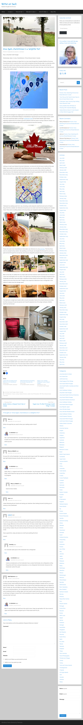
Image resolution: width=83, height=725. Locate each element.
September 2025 (64, 179)
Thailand (62, 648)
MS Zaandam (36, 393)
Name (5, 647)
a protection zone (28, 118)
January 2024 (63, 227)
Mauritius (62, 570)
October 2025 (63, 177)
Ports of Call (19, 11)
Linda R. (10, 515)
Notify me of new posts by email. (13, 662)
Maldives (62, 563)
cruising (17, 393)
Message (62, 699)
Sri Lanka (62, 641)
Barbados (62, 444)
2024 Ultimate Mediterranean (67, 411)
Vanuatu (62, 677)
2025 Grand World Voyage (66, 418)
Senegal (62, 625)
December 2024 (64, 200)
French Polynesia (64, 516)
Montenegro (63, 575)
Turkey (61, 663)
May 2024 (62, 217)
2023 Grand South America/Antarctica (69, 395)
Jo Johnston (21, 51)
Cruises (10, 11)
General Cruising (64, 520)
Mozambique (63, 580)
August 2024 (63, 210)
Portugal (62, 606)
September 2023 (64, 236)
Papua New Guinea (64, 598)
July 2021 (62, 272)
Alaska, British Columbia (66, 423)
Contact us (62, 715)
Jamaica (62, 553)
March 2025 (62, 193)
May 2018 (62, 336)
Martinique (62, 568)
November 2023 (64, 231)
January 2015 (63, 357)
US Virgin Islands (64, 672)
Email (5, 651)
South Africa (63, 636)
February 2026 (63, 167)
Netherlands (63, 584)
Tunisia (61, 660)
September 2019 (64, 314)
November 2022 (64, 255)
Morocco (62, 577)
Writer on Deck (9, 4)
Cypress (62, 482)
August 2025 (63, 181)
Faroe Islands (63, 506)
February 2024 (63, 224)
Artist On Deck (42, 11)
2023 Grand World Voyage (66, 397)
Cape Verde (62, 459)
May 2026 (62, 160)
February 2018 (63, 343)
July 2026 (62, 158)
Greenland (62, 530)
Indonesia (62, 544)
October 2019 (63, 312)
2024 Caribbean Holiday (66, 402)
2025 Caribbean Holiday (66, 414)
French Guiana (63, 513)
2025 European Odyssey (66, 416)
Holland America (23, 393)
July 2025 (62, 184)
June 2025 (62, 186)
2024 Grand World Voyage (66, 404)
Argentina (62, 437)
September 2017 (64, 355)
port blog (42, 249)
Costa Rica (62, 473)
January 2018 (63, 345)
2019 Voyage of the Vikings (66, 381)
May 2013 (62, 362)
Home (3, 11)
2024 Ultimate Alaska (65, 409)
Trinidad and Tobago (65, 658)
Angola (61, 430)
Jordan (61, 558)
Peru (61, 601)
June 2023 (62, 241)
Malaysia (62, 561)
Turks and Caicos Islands (66, 665)
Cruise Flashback (64, 478)
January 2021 (63, 281)
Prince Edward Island (46, 393)
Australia (62, 440)
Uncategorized (63, 667)
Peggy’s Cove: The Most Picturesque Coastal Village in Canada (43, 382)
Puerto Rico (62, 608)
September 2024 (64, 208)
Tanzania (62, 646)
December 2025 (64, 172)
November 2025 (64, 174)
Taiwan (61, 644)
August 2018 (63, 331)
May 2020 (62, 298)
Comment (6, 626)
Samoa (61, 620)
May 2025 (62, 189)
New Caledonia (63, 587)
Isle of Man (62, 549)
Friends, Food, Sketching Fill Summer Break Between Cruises (69, 123)
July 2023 (62, 238)
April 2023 (62, 246)
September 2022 (64, 260)
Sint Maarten (63, 632)
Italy (61, 551)
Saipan (61, 617)
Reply (4, 427)
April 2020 (62, 300)
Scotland (62, 622)
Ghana (61, 523)
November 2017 (64, 350)
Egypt (61, 497)
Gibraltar (62, 525)
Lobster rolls (30, 393)
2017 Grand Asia (63, 376)
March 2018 (62, 340)
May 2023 (62, 243)
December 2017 (63, 347)
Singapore (62, 629)
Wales (61, 681)
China (61, 466)
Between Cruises (30, 11)
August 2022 (63, 262)
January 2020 (63, 307)
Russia (61, 613)
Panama (62, 596)
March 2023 (62, 248)
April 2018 (62, 338)
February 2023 (63, 250)
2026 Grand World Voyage (66, 421)
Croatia (61, 475)
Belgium (62, 447)
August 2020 (63, 291)
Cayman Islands (64, 461)
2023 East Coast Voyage (10, 392)
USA (61, 674)
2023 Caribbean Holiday (66, 390)
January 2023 (63, 253)
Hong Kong (62, 539)
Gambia (61, 518)
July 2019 (62, 319)
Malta (61, 565)
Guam (61, 535)
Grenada (62, 532)
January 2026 (63, 170)
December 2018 (64, 321)
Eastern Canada (19, 392)
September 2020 (64, 288)
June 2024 (62, 215)
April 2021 (62, 274)
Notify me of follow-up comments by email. (16, 659)
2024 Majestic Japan (65, 406)
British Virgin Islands (65, 454)
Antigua (61, 435)
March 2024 (62, 222)
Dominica (62, 487)
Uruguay (62, 670)
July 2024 (62, 212)
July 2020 (62, 293)
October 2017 (63, 352)
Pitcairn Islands (63, 603)
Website (5, 655)
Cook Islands (63, 470)
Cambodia (62, 456)
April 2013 (62, 364)
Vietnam (62, 679)
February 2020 (63, 305)
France (61, 511)
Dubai (61, 489)
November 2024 (64, 203)
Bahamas (62, 442)
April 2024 (62, 219)
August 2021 (63, 269)
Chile (61, 463)
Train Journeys (63, 653)
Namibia (62, 582)
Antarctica (62, 433)
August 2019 (63, 317)
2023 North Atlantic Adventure (67, 399)
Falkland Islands (64, 504)
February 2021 (63, 279)
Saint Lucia (62, 615)
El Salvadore (63, 499)
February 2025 (63, 196)
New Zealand (63, 589)
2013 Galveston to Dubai (66, 374)
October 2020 (63, 286)
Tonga (61, 651)
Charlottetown (8, 393)
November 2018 (64, 324)
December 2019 (64, 310)
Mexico (61, 572)
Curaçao (62, 480)
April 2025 (62, 191)
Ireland (61, 546)
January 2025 (63, 198)
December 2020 (64, 283)
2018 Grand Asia (64, 379)
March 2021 (62, 276)
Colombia (62, 468)
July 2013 (62, 359)
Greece (61, 527)
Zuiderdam (5, 395)
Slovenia (62, 634)
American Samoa (64, 428)
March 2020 (62, 302)
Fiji (60, 508)
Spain (61, 639)
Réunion (62, 610)
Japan (61, 556)
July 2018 (62, 333)
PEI (40, 393)
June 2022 (62, 264)
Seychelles (62, 627)
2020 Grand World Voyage (66, 383)
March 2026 (62, 165)
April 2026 (62, 163)
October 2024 (63, 205)
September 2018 (64, 328)
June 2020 (62, 295)
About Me (53, 11)
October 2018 (63, 326)
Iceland (61, 542)
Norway (61, 594)
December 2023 (64, 229)
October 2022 (63, 257)
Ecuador (62, 494)
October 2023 (63, 234)
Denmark (62, 485)
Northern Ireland (64, 591)
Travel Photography (64, 655)
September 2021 (64, 267)
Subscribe (63, 32)
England (62, 501)
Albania (61, 425)
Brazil (61, 452)
